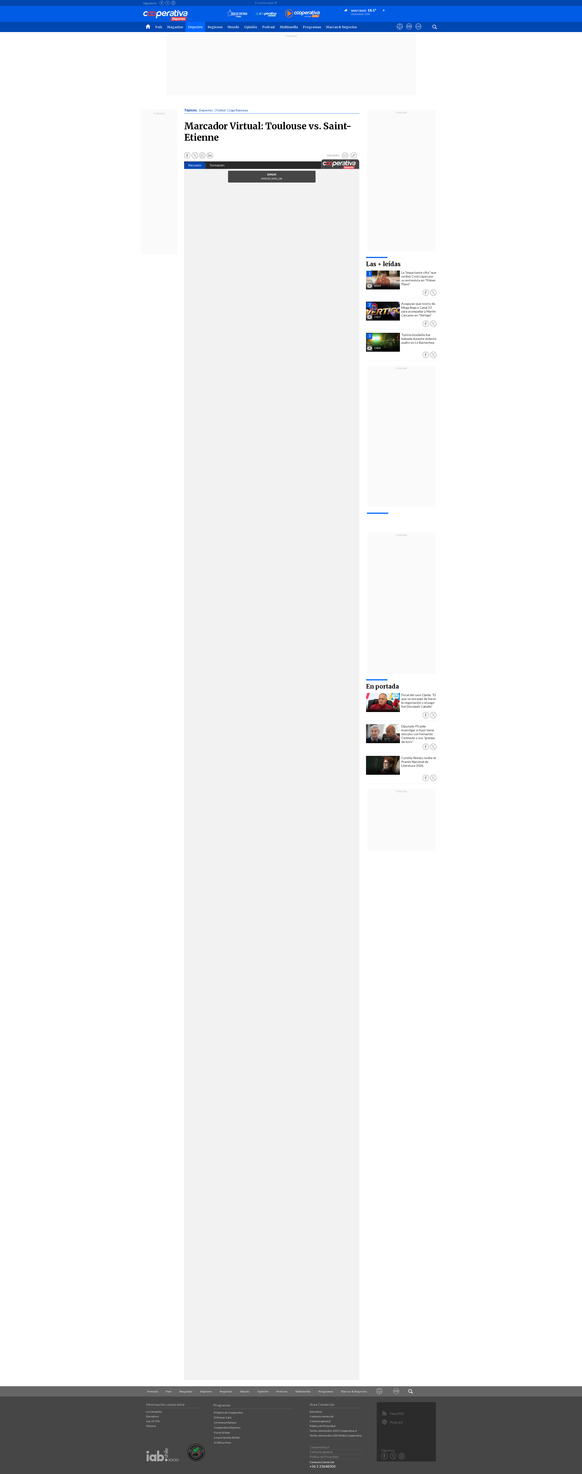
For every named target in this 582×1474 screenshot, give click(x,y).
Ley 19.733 (153, 1421)
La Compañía (154, 1411)
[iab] (162, 1466)
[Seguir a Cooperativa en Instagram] (173, 3)
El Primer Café (222, 1417)
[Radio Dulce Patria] (237, 14)
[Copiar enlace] (354, 155)
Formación (217, 165)
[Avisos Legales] (379, 1391)
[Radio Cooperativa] (302, 13)
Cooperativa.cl (319, 1447)
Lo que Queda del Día (227, 1437)
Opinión (250, 27)
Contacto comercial (322, 1416)
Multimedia (289, 27)
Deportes (195, 27)
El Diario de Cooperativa (228, 1412)
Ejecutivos (152, 1416)
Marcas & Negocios (341, 27)
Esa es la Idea (222, 1432)
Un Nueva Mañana (225, 1422)
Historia (151, 1426)
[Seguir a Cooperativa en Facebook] (162, 3)
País (158, 27)
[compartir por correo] (345, 155)
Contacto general (320, 1421)
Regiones (215, 27)
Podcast (268, 27)
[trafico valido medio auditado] (196, 1460)
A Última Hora (222, 1442)
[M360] (396, 1391)
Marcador (195, 165)
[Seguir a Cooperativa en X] (167, 3)
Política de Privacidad (322, 1426)
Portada (152, 1391)
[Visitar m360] (409, 30)
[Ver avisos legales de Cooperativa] (400, 30)
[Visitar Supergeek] (418, 30)
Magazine (175, 27)
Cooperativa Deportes (227, 1427)
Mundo (233, 27)
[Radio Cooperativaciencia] (266, 13)
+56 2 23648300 (323, 1466)
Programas (312, 27)
